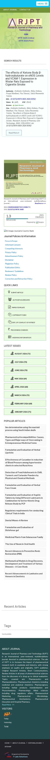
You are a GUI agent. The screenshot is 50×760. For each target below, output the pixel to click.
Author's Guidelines (21, 300)
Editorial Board (35, 743)
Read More (13, 133)
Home (7, 743)
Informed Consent (13, 245)
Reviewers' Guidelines (14, 271)
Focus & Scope (11, 241)
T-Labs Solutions (20, 756)
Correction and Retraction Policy (18, 279)
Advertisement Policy (14, 256)
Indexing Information (21, 338)
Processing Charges (19, 330)
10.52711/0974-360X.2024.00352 (23, 99)
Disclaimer (9, 260)
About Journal (10, 10)
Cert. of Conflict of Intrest (23, 322)
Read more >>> (40, 203)
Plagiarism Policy (12, 263)
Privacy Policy (10, 252)
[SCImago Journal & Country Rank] (19, 231)
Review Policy (11, 275)
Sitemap (8, 747)
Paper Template (18, 307)
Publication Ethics (12, 267)
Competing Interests (14, 248)
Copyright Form (18, 315)
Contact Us (24, 10)
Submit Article (16, 292)
